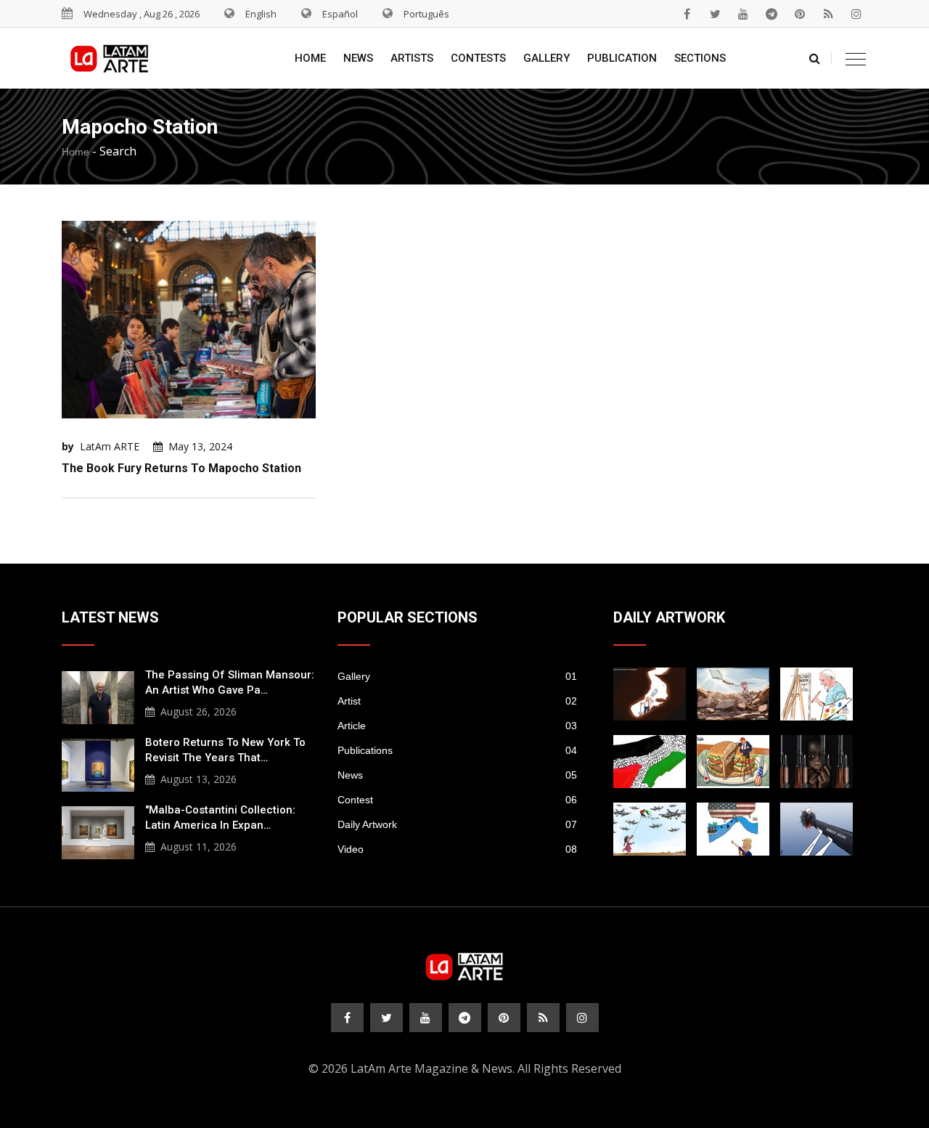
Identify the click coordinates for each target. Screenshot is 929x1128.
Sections (700, 58)
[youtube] (743, 14)
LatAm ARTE (109, 446)
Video (457, 849)
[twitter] (715, 14)
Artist (457, 701)
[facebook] (686, 14)
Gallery (546, 58)
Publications (457, 750)
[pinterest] (800, 14)
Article (457, 725)
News (358, 58)
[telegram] (771, 14)
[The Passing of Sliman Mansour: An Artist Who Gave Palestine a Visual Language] (98, 696)
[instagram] (856, 14)
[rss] (828, 14)
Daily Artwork (457, 824)
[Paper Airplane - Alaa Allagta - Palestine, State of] (649, 829)
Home (310, 58)
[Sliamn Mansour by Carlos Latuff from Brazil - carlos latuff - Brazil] (816, 694)
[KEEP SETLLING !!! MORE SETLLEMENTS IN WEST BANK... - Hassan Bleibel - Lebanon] (649, 761)
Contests (478, 58)
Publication (622, 58)
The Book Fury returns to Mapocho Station (181, 468)
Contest (457, 800)
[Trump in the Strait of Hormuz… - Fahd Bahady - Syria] (649, 694)
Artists (411, 58)
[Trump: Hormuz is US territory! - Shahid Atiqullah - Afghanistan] (733, 829)
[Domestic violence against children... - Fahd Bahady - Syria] (816, 829)
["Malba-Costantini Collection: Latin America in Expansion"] (98, 831)
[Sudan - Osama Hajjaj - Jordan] (816, 761)
